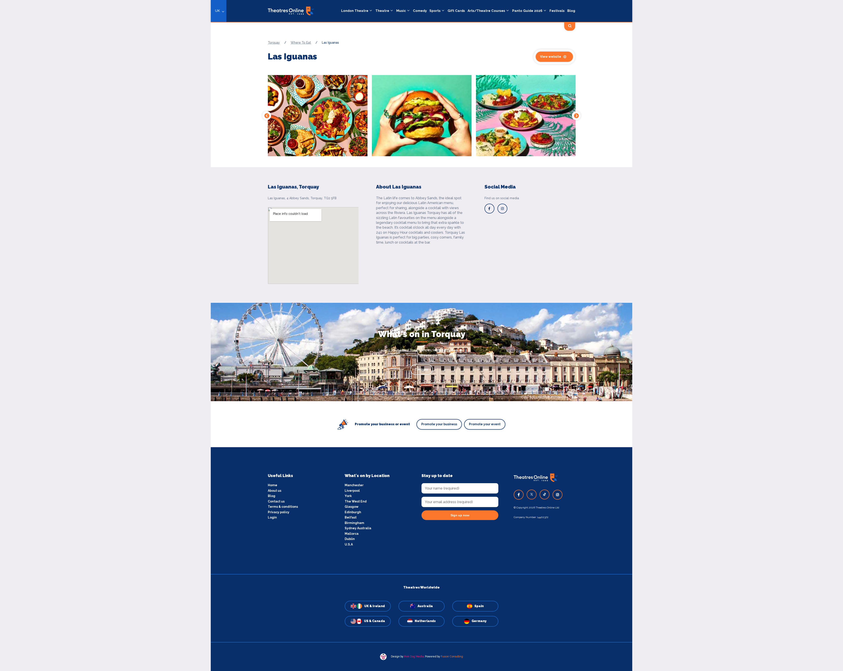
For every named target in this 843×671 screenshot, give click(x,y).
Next (576, 115)
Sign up (211, 375)
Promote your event (485, 424)
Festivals (557, 11)
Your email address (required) (196, 324)
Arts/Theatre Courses (486, 11)
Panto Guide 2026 (527, 11)
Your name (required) (189, 348)
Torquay (421, 369)
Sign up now (459, 515)
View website (550, 56)
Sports (435, 11)
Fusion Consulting (452, 656)
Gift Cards (456, 11)
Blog (571, 11)
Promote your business (439, 424)
